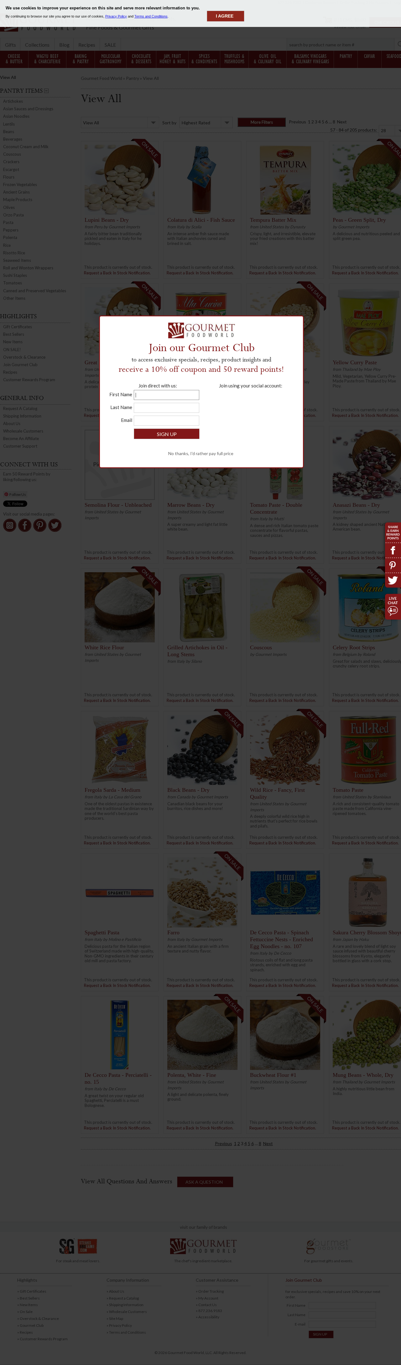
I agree (224, 15)
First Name (120, 394)
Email (126, 420)
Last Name (121, 407)
